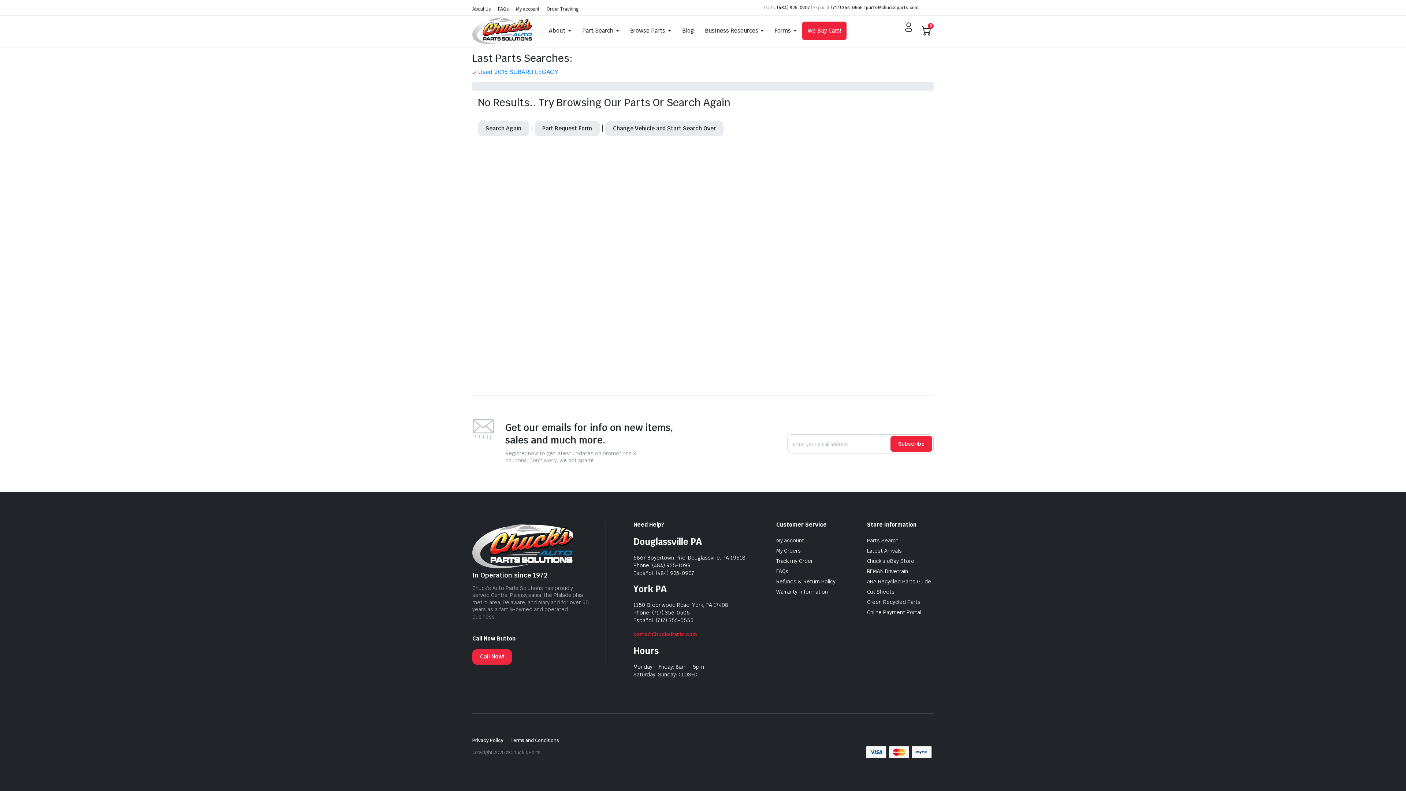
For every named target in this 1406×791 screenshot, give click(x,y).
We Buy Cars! (824, 30)
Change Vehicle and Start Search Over (664, 128)
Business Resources (731, 30)
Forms (783, 30)
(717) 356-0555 (847, 8)
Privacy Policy (487, 740)
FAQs (503, 9)
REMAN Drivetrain (887, 571)
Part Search (597, 30)
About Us (481, 9)
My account (528, 9)
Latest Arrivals (884, 550)
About (557, 30)
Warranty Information (802, 591)
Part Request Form (567, 128)
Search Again (503, 128)
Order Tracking (563, 9)
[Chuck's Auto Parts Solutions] (502, 31)
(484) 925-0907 (793, 8)
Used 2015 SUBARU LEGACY (518, 71)
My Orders (788, 550)
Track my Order (794, 561)
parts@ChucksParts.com (665, 634)
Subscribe (911, 444)
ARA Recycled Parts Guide (899, 581)
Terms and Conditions (535, 740)
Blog (688, 30)
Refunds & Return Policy (806, 581)
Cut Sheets (881, 591)
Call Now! (492, 656)
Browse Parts (648, 30)
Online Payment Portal (894, 612)
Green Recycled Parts (893, 602)
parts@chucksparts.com (892, 8)
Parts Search (883, 540)
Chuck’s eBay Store (890, 561)
